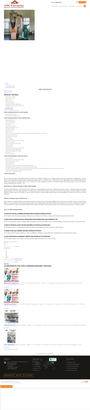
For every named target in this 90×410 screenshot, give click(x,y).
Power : (68, 325)
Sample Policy (8, 165)
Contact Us (80, 6)
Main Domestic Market (10, 169)
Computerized (8, 146)
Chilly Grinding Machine (9, 344)
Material (7, 120)
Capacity (7, 139)
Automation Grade (9, 128)
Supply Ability (8, 161)
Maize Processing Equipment (74, 364)
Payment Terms (8, 159)
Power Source (8, 142)
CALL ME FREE (14, 349)
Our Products (72, 6)
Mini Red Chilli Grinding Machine (11, 283)
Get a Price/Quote (8, 92)
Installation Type (8, 136)
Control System (8, 125)
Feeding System (8, 147)
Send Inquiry (15, 110)
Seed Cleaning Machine (72, 368)
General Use (8, 140)
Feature (7, 133)
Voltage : (46, 283)
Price (6, 114)
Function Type (8, 121)
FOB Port (7, 158)
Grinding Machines (71, 362)
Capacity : (77, 344)
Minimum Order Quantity (10, 115)
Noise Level (7, 145)
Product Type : (68, 283)
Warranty (7, 131)
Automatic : (54, 283)
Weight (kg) (7, 127)
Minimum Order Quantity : (35, 283)
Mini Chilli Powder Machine (10, 304)
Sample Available (8, 164)
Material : (17, 284)
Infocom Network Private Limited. (15, 382)
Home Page (54, 6)
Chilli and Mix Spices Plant (10, 325)
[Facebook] (53, 363)
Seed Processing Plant (72, 370)
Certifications (8, 171)
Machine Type (8, 149)
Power (6, 134)
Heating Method (8, 150)
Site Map (36, 370)
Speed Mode (8, 153)
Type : (11, 305)
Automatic (7, 152)
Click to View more (9, 107)
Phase (6, 137)
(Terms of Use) (16, 381)
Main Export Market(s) (10, 168)
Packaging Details (9, 166)
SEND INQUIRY (7, 349)
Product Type (8, 143)
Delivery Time (8, 162)
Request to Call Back (8, 110)
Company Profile (63, 6)
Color (6, 124)
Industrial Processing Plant (73, 366)
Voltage (7, 130)
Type (6, 123)
